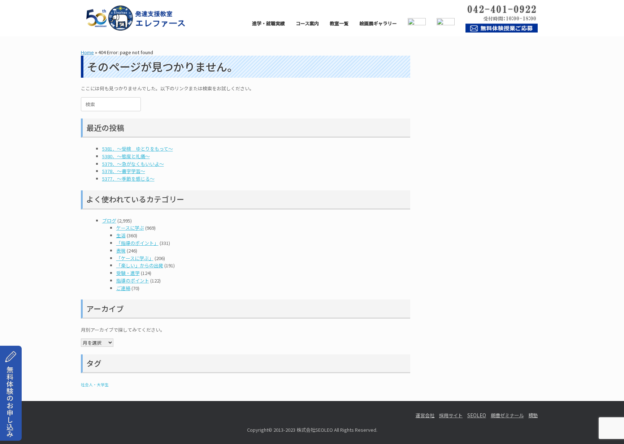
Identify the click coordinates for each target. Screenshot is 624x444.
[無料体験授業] (11, 432)
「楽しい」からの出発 (139, 265)
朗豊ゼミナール (507, 415)
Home (87, 52)
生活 (121, 235)
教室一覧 (339, 23)
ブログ (109, 220)
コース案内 (307, 23)
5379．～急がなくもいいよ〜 (133, 163)
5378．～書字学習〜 (123, 171)
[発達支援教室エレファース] (135, 18)
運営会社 (425, 415)
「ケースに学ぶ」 (134, 258)
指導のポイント (132, 280)
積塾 (533, 415)
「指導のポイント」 (137, 243)
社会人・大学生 (95, 384)
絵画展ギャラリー (378, 23)
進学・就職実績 (268, 23)
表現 (121, 250)
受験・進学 (128, 273)
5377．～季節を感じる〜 (128, 178)
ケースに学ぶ (130, 227)
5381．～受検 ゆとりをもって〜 (137, 148)
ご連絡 (123, 288)
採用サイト (451, 415)
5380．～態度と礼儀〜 (126, 156)
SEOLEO (476, 415)
